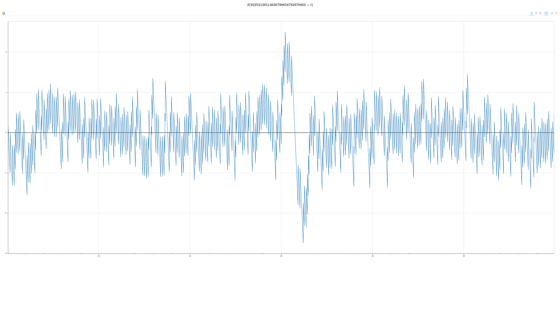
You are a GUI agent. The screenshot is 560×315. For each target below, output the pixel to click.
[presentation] (280, 5)
